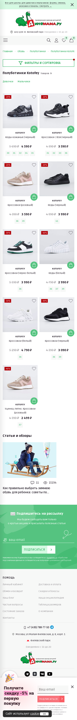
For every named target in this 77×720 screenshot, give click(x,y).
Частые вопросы (13, 604)
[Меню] (5, 40)
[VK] (42, 674)
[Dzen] (35, 674)
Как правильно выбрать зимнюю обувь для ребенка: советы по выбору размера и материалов (26, 490)
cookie (34, 714)
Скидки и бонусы (48, 591)
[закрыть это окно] (72, 687)
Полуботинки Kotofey (63, 51)
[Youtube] (50, 674)
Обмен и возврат (13, 591)
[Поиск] (49, 40)
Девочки (8, 81)
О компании (45, 611)
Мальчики (24, 81)
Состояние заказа (13, 611)
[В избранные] (34, 97)
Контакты (9, 617)
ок (44, 714)
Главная (8, 51)
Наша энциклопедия (51, 597)
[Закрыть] (72, 4)
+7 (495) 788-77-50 (38, 627)
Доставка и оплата (49, 584)
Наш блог (8, 597)
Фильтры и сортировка (43, 63)
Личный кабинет (13, 584)
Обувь (21, 51)
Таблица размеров (49, 604)
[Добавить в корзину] (34, 129)
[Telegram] (52, 627)
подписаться (48, 699)
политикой (52, 558)
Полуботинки (38, 51)
